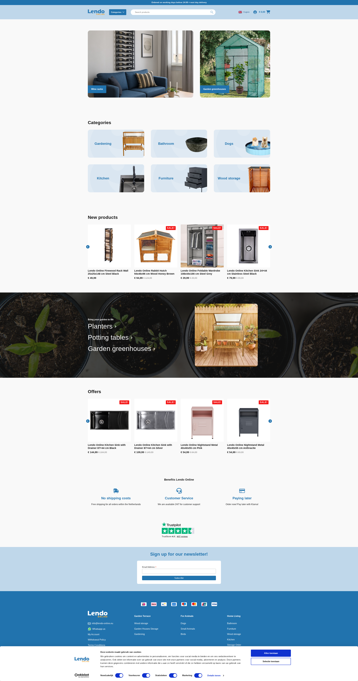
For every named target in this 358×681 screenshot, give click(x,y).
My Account (93, 634)
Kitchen (231, 639)
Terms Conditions (96, 645)
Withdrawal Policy (97, 640)
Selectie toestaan (271, 661)
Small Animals (188, 629)
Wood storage (141, 623)
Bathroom (232, 623)
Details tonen (213, 675)
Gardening (139, 634)
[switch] (146, 675)
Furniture (231, 629)
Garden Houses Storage (146, 629)
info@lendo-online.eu (102, 623)
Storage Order (234, 645)
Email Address (149, 567)
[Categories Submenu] (123, 12)
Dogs (183, 623)
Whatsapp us (98, 629)
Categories (116, 12)
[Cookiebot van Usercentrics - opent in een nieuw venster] (82, 675)
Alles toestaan (271, 653)
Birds (183, 634)
